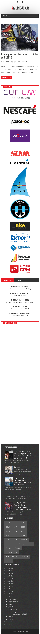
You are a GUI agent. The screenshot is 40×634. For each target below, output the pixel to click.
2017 (15, 527)
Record (17, 548)
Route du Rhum (11, 552)
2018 (23, 527)
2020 (15, 531)
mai (10, 617)
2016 (8, 527)
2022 (8, 535)
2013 (8, 523)
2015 (23, 523)
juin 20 (13, 609)
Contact (17, 467)
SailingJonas (21, 8)
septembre (13, 602)
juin (10, 607)
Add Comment (24, 62)
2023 (15, 535)
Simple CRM (24, 631)
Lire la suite (6, 77)
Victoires (25, 556)
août (10, 604)
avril (10, 619)
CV (6, 494)
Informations (10, 544)
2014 (15, 523)
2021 (23, 531)
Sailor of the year (12, 556)
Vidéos (8, 561)
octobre (11, 599)
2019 (8, 531)
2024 (23, 535)
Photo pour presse (25, 544)
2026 (15, 540)
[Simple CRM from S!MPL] (20, 272)
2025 (8, 540)
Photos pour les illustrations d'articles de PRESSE (19, 56)
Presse (8, 548)
